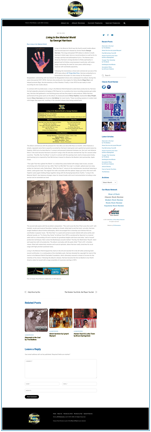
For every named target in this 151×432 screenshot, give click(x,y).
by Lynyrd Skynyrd (111, 50)
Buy (37, 44)
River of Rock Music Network (117, 219)
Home (54, 413)
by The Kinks (109, 169)
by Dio (34, 292)
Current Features (95, 23)
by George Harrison (61, 39)
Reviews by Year (78, 413)
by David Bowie (108, 64)
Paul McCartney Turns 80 (109, 53)
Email (65, 384)
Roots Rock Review (114, 203)
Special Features (113, 23)
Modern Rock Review (114, 200)
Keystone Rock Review (114, 206)
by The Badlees (32, 338)
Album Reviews (78, 23)
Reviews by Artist (68, 413)
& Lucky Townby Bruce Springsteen (84, 335)
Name (28, 384)
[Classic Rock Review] (34, 424)
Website (28, 390)
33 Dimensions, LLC (62, 416)
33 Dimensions (117, 225)
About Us (65, 23)
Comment (29, 361)
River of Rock (114, 194)
